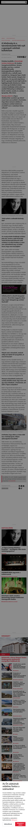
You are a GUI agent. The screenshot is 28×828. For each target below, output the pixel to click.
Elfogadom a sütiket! (20, 824)
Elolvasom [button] (14, 820)
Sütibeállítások (8, 824)
